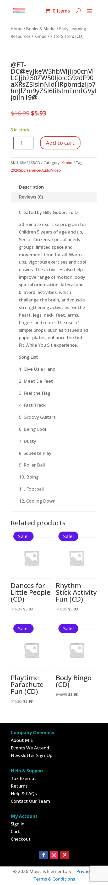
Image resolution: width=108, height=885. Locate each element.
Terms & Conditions (54, 879)
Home (17, 29)
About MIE (22, 740)
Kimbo (40, 36)
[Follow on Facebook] (43, 855)
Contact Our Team (30, 801)
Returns (19, 786)
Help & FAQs (24, 793)
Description (31, 187)
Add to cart (60, 142)
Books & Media (41, 29)
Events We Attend (30, 748)
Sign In (17, 824)
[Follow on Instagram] (54, 855)
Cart (15, 831)
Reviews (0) (31, 197)
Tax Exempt (23, 778)
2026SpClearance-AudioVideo (36, 170)
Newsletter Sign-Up (31, 755)
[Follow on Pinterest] (64, 855)
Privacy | (85, 871)
